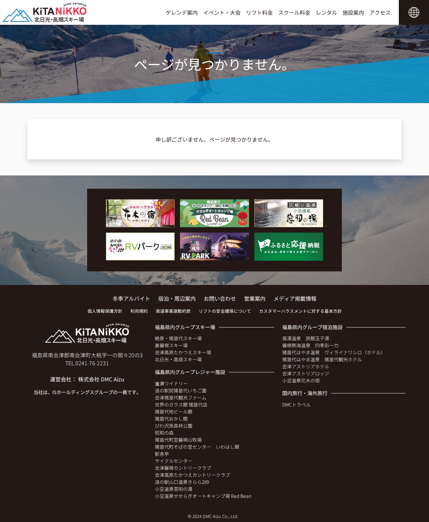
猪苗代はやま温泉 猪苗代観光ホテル (322, 359)
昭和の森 (164, 432)
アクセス (380, 12)
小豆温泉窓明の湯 (173, 489)
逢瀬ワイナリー (171, 383)
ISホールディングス (73, 391)
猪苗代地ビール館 (173, 411)
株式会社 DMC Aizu (101, 379)
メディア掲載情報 (294, 298)
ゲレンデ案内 (182, 12)
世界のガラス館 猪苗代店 (181, 404)
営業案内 (254, 298)
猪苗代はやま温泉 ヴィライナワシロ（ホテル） (333, 352)
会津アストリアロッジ (305, 373)
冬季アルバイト (131, 298)
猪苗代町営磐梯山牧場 (178, 439)
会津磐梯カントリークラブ (183, 467)
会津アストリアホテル (305, 366)
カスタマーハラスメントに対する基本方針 (300, 311)
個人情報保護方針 (104, 311)
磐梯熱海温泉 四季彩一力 (310, 345)
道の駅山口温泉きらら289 (182, 481)
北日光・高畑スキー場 (178, 359)
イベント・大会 (222, 12)
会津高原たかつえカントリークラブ (192, 474)
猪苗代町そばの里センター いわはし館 (197, 446)
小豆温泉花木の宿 (301, 380)
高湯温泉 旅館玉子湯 (305, 338)
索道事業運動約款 (173, 311)
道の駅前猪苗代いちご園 (180, 390)
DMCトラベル (296, 404)
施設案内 (353, 12)
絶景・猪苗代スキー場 (178, 338)
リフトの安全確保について (225, 311)
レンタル (326, 12)
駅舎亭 (162, 453)
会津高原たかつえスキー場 (183, 352)
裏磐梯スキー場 (171, 345)
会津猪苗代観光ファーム (180, 397)
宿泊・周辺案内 (177, 298)
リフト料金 (259, 12)
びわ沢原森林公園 (173, 425)
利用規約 (139, 311)
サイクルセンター (173, 460)
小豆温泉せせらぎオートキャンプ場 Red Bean (203, 496)
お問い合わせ (220, 298)
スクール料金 (294, 12)
